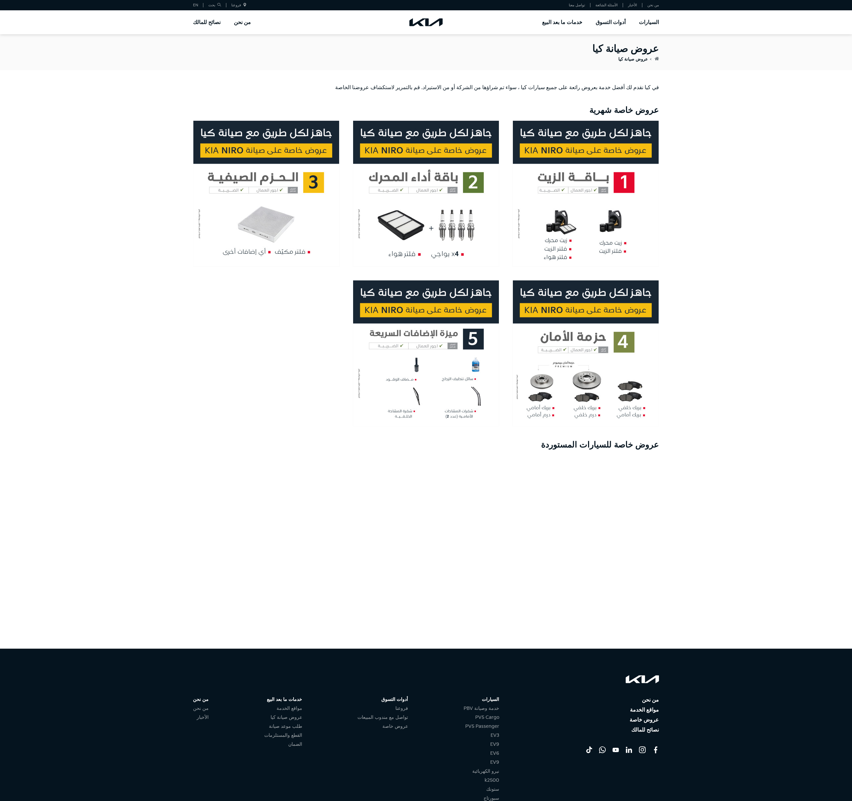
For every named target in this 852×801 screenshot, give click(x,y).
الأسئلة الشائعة (606, 5)
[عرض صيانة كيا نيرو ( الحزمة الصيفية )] (266, 193)
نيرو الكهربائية (485, 771)
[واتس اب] (602, 749)
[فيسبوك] (655, 749)
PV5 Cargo (487, 717)
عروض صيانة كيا (633, 59)
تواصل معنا (577, 5)
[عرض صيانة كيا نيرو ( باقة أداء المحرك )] (426, 193)
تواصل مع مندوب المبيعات (382, 717)
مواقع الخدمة (644, 710)
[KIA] (426, 22)
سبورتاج (491, 798)
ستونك (492, 789)
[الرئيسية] (657, 59)
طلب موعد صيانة (285, 726)
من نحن (653, 5)
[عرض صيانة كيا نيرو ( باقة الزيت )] (586, 193)
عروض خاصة (644, 720)
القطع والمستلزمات (283, 735)
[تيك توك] (589, 749)
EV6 (494, 753)
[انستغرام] (642, 749)
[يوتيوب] (615, 749)
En (195, 5)
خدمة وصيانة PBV (481, 708)
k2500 (492, 780)
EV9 (494, 744)
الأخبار (632, 5)
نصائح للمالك (207, 22)
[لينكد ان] (629, 749)
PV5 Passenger (482, 726)
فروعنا (236, 5)
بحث (212, 5)
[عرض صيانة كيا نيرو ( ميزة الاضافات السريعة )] (426, 353)
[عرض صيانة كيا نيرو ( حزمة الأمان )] (586, 353)
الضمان (295, 744)
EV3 (495, 735)
